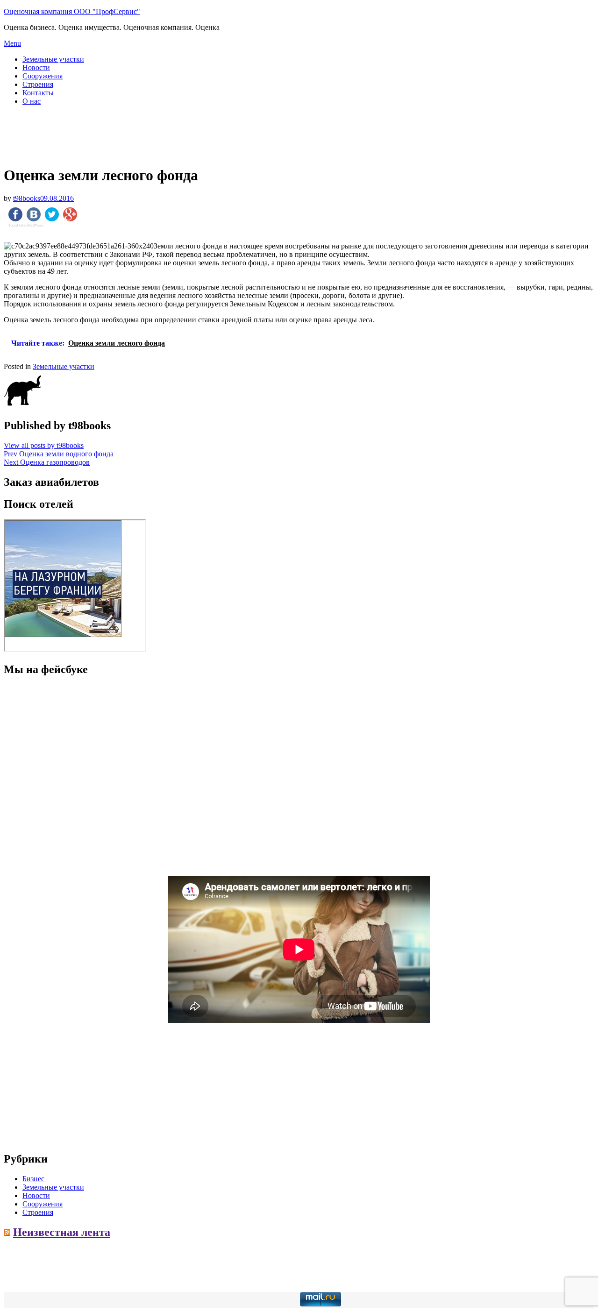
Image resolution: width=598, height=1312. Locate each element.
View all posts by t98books (44, 445)
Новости (36, 67)
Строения (37, 84)
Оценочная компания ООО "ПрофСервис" (72, 11)
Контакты (38, 93)
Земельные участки (53, 59)
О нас (31, 101)
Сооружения (42, 76)
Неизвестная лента (61, 1232)
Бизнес (33, 1179)
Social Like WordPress (25, 225)
